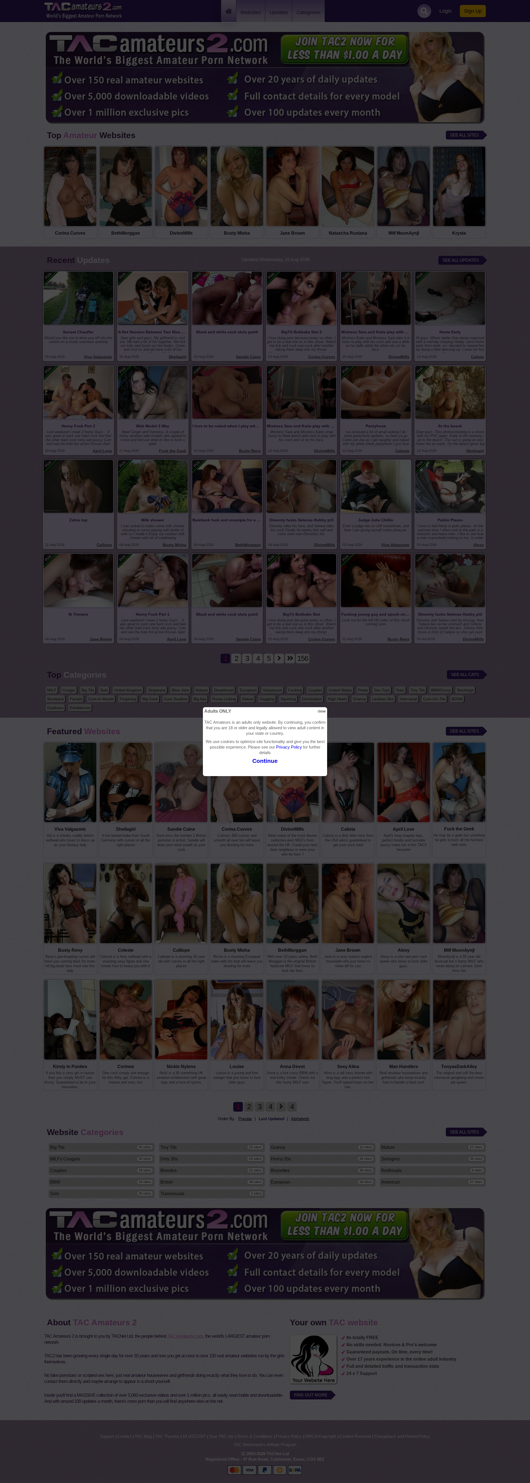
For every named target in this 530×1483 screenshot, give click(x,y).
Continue (265, 761)
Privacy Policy (289, 747)
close (322, 711)
